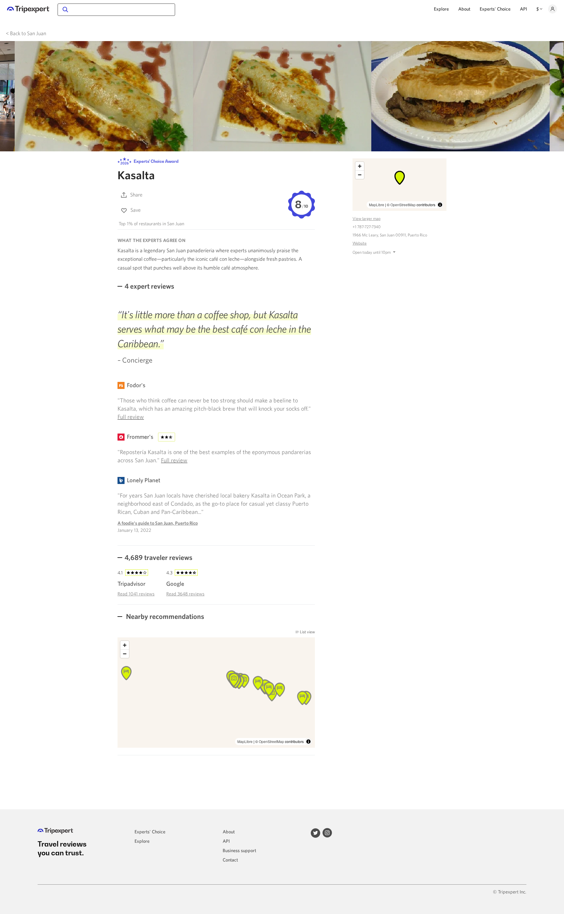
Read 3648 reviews (185, 593)
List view (307, 631)
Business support (239, 850)
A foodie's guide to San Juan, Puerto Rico (158, 523)
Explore (441, 8)
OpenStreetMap (271, 741)
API (523, 8)
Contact (230, 859)
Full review (131, 416)
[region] (216, 692)
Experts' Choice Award (156, 161)
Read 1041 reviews (136, 593)
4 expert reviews (149, 286)
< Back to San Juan (26, 33)
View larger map (366, 218)
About (464, 8)
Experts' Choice (495, 8)
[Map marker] (258, 683)
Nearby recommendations (164, 616)
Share (136, 195)
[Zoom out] (124, 653)
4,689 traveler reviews (158, 557)
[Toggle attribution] (308, 741)
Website (359, 243)
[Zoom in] (124, 645)
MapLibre (245, 741)
